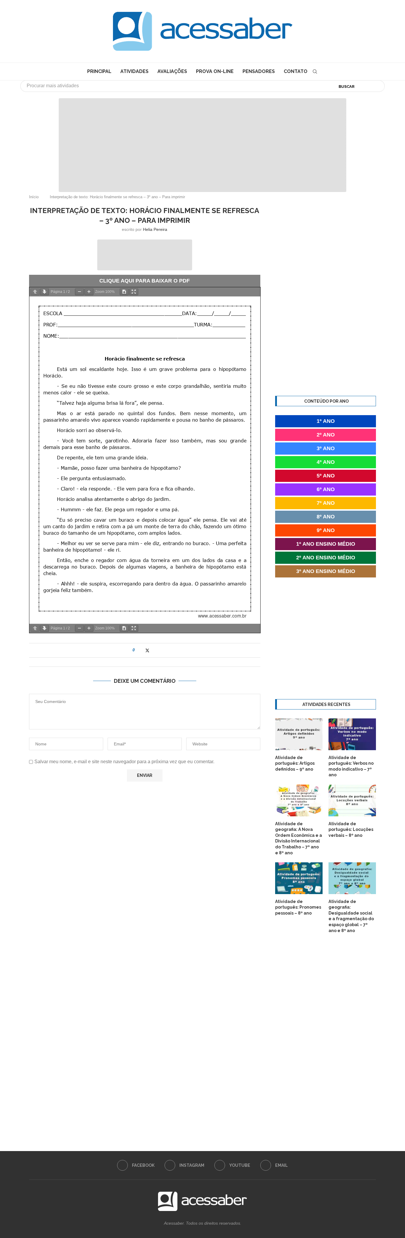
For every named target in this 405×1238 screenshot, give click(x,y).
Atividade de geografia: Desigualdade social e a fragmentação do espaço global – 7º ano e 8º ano (351, 916)
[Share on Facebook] (141, 650)
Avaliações (172, 71)
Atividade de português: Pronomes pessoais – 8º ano (298, 907)
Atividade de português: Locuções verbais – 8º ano (351, 829)
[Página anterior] (35, 291)
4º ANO (326, 462)
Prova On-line (215, 71)
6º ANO (326, 489)
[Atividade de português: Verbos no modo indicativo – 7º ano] (352, 734)
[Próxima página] (44, 291)
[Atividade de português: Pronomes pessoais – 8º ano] (299, 878)
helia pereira (155, 229)
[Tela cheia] (133, 291)
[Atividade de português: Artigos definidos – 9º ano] (299, 734)
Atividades (134, 71)
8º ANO (326, 517)
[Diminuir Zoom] (79, 291)
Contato (295, 71)
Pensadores (259, 71)
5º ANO (326, 476)
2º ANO (326, 435)
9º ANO (326, 530)
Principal (99, 71)
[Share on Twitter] (147, 650)
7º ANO (326, 503)
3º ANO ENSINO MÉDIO (325, 571)
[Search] (315, 71)
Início (34, 197)
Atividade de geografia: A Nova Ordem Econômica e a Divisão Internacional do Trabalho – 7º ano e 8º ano (298, 838)
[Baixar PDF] (124, 291)
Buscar (347, 86)
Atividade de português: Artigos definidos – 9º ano (295, 763)
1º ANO (326, 421)
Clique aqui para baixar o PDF (144, 281)
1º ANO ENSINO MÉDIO (325, 544)
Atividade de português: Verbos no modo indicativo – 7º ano (351, 766)
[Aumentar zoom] (88, 291)
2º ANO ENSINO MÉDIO (325, 558)
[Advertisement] (354, 1179)
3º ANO (326, 448)
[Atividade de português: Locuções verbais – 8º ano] (352, 800)
